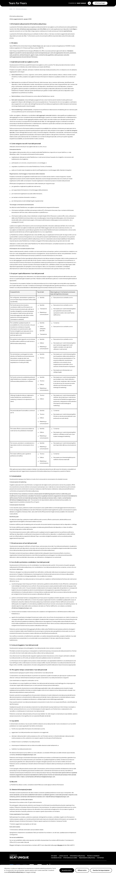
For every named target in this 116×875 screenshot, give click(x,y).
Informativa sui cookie (70, 858)
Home (11, 9)
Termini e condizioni (93, 856)
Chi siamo (54, 856)
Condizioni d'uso (56, 858)
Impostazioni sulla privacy (87, 858)
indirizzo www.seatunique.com (30, 29)
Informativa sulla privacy (15, 872)
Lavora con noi (63, 856)
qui (49, 784)
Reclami (60, 845)
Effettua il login (100, 3)
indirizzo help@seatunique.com (22, 608)
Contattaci (100, 858)
